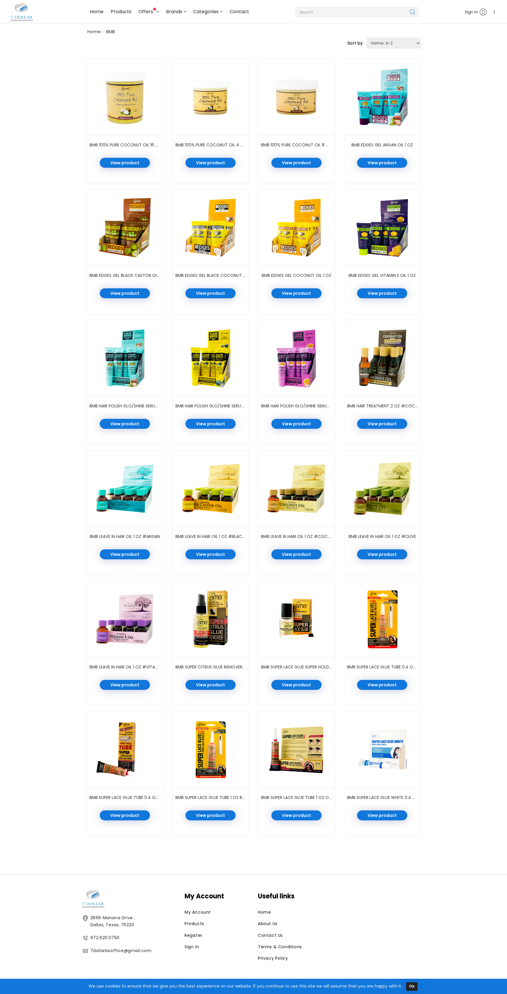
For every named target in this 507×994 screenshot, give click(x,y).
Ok (412, 986)
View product (124, 163)
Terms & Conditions (280, 947)
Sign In (471, 12)
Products (121, 11)
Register (193, 935)
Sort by (355, 43)
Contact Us (270, 935)
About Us (268, 924)
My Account (198, 912)
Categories (206, 11)
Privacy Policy (273, 958)
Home (97, 11)
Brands (174, 11)
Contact (239, 11)
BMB (110, 31)
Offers (146, 11)
